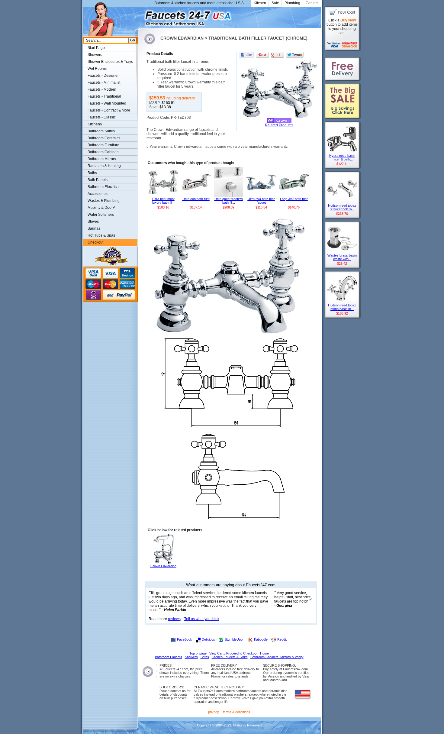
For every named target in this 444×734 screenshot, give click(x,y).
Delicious (208, 639)
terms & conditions (236, 712)
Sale (275, 3)
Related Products (279, 125)
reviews (174, 619)
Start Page (96, 48)
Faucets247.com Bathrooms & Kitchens (140, 16)
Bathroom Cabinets (103, 152)
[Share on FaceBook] (246, 55)
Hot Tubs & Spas (101, 235)
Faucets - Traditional (104, 96)
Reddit (282, 639)
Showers (95, 55)
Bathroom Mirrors (102, 159)
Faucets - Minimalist (104, 82)
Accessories (98, 194)
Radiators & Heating (104, 166)
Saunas (94, 228)
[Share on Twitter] (295, 55)
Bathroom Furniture (103, 145)
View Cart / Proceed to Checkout (233, 653)
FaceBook (184, 639)
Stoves (93, 221)
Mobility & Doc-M (101, 207)
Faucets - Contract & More (109, 110)
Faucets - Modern (102, 89)
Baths (92, 173)
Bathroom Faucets (168, 657)
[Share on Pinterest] (262, 55)
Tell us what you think (201, 619)
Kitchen (260, 3)
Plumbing (292, 3)
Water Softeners (101, 214)
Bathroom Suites (101, 131)
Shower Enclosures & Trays (110, 62)
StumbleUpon (234, 639)
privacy (213, 712)
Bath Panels (98, 180)
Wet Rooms (97, 68)
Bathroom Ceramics (104, 138)
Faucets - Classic (102, 117)
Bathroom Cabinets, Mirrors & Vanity (277, 657)
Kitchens (95, 124)
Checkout (95, 242)
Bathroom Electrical (104, 187)
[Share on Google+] (277, 55)
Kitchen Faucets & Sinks (230, 657)
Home (264, 653)
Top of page (198, 653)
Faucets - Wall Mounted (107, 103)
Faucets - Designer (103, 75)
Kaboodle (261, 639)
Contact (312, 3)
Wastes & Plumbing (104, 201)
